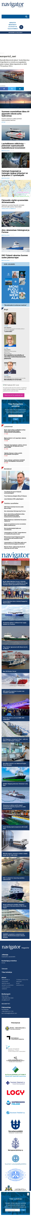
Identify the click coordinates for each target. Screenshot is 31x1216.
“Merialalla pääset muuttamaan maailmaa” (15, 305)
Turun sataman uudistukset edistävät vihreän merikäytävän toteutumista (14, 460)
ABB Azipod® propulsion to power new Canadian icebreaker (13, 692)
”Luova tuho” (8, 331)
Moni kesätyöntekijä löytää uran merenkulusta (12, 529)
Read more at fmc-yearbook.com (14, 395)
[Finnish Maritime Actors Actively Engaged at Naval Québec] (15, 593)
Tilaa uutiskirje (13, 28)
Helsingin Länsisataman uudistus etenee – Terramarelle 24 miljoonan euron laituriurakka (15, 446)
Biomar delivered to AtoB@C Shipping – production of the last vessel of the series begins (14, 906)
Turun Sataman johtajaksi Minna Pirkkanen (15, 496)
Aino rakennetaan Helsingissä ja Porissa (15, 511)
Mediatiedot (12, 24)
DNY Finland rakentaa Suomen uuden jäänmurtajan (14, 507)
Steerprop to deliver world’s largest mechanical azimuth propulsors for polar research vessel (14, 807)
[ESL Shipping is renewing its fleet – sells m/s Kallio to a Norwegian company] (15, 729)
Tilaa (15, 419)
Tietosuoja (4, 968)
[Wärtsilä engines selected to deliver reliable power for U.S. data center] (15, 841)
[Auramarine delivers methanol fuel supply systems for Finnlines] (15, 613)
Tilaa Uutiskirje (7, 972)
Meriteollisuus (15, 35)
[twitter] (12, 88)
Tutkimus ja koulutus (15, 42)
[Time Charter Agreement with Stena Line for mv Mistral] (15, 635)
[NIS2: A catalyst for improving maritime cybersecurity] (15, 866)
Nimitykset (15, 44)
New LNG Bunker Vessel (9, 671)
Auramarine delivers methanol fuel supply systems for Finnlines (14, 623)
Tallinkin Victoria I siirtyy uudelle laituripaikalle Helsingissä (13, 453)
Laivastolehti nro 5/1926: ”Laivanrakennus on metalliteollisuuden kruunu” (15, 533)
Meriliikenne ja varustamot (15, 32)
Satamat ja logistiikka (15, 37)
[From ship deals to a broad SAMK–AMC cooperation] (15, 705)
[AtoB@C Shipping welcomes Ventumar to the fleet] (15, 774)
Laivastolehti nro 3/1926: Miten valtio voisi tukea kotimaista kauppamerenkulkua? (15, 543)
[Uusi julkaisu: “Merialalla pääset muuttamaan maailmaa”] (15, 285)
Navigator (12, 22)
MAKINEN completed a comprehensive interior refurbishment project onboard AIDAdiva (14, 936)
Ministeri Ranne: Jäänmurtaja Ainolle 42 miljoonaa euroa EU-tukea (14, 547)
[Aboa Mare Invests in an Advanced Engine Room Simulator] (15, 752)
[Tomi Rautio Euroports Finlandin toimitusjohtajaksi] (15, 480)
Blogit (15, 47)
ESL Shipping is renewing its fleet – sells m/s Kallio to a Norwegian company (15, 740)
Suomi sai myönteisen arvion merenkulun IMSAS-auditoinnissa (15, 524)
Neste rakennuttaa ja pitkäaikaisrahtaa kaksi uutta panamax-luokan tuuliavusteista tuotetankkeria (14, 431)
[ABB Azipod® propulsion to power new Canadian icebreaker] (15, 681)
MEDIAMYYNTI (6, 1004)
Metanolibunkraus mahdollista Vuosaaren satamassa (15, 520)
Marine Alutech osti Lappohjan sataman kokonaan (15, 438)
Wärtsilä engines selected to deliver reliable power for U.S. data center (15, 854)
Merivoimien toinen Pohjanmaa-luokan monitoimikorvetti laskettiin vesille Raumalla (14, 538)
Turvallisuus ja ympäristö (15, 39)
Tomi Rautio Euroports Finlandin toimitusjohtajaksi (12, 492)
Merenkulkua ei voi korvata (12, 379)
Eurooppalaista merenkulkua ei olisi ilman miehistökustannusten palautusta (15, 356)
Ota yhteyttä (12, 26)
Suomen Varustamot (7, 353)
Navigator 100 (15, 49)
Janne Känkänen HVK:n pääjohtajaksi (14, 499)
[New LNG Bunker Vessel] (15, 660)
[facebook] (4, 88)
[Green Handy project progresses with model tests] (15, 817)
